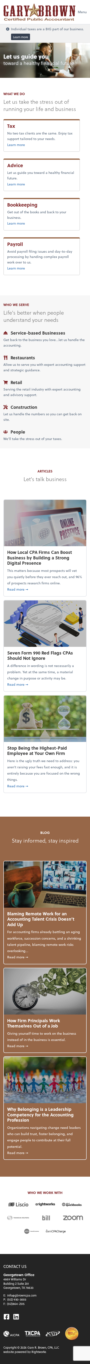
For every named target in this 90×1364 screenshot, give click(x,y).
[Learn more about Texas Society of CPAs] (32, 1334)
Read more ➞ (45, 589)
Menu (82, 11)
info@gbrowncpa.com (21, 1295)
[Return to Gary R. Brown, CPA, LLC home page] (39, 12)
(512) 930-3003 (16, 1299)
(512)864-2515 (15, 1304)
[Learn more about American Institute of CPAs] (11, 1334)
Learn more (20, 37)
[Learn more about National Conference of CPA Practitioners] (71, 1333)
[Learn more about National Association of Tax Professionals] (53, 1334)
